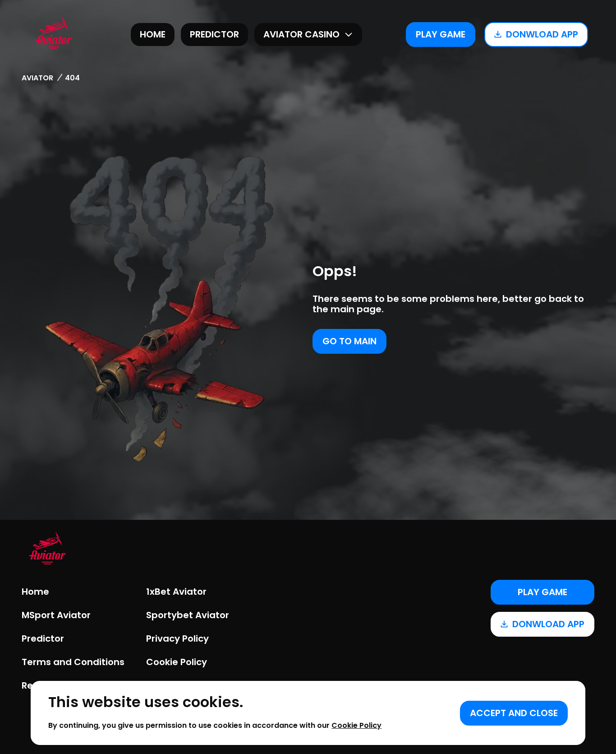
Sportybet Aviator (187, 615)
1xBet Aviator (176, 591)
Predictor (214, 34)
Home (152, 34)
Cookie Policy (176, 662)
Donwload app (542, 34)
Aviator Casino (301, 34)
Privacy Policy (177, 638)
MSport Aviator (56, 615)
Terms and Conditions (73, 662)
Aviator (37, 78)
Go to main (349, 341)
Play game (440, 34)
